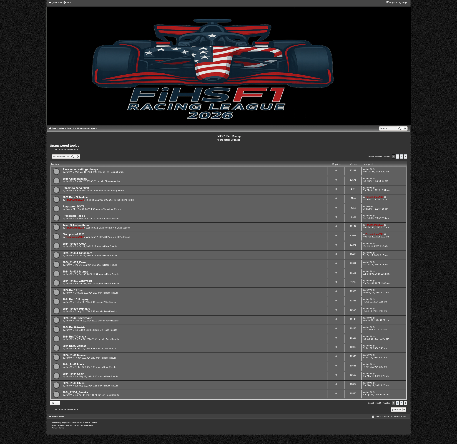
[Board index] (228, 63)
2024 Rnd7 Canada (74, 336)
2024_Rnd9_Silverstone (77, 318)
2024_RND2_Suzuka (75, 392)
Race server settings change (80, 169)
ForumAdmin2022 (75, 200)
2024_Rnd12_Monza (75, 271)
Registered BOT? (73, 206)
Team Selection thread (76, 225)
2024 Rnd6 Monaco (74, 345)
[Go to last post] (374, 169)
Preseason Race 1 (74, 215)
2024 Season (110, 302)
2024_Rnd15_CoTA (74, 243)
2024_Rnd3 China (73, 383)
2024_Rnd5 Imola (73, 364)
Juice (68, 209)
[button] (405, 156)
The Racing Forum (115, 172)
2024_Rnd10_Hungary (76, 308)
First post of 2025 (73, 234)
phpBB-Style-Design (85, 425)
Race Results (110, 246)
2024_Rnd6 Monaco (75, 355)
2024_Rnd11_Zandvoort (77, 280)
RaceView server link (76, 188)
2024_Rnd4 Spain (73, 373)
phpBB (65, 423)
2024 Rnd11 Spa (72, 290)
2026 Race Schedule (75, 197)
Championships (112, 181)
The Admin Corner (112, 209)
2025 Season (112, 218)
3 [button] (401, 156)
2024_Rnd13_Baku (74, 262)
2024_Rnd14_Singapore (77, 253)
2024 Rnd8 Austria (74, 327)
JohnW (69, 172)
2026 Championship (75, 178)
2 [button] (397, 156)
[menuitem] (67, 2)
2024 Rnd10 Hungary (76, 299)
